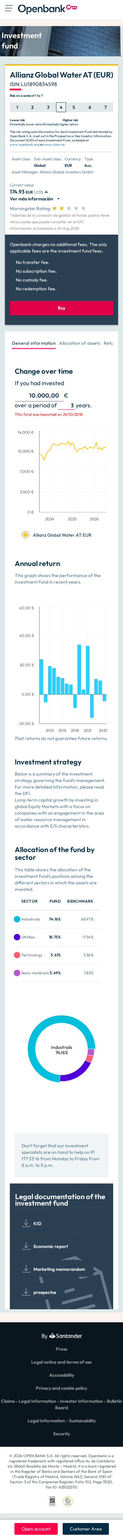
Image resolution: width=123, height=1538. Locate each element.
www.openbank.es (23, 144)
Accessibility (61, 1375)
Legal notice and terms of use (61, 1362)
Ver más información (32, 199)
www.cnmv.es (54, 144)
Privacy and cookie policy (61, 1388)
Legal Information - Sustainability (62, 1421)
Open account (36, 1529)
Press (61, 1349)
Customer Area (86, 1529)
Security (61, 1434)
